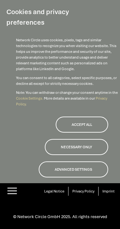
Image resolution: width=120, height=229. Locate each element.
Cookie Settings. (30, 98)
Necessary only (76, 147)
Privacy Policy (83, 191)
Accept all (82, 124)
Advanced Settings (73, 169)
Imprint (108, 191)
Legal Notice (54, 191)
